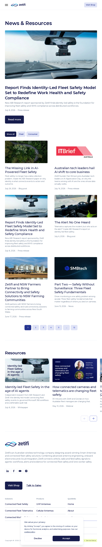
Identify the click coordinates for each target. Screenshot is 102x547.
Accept (66, 538)
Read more (14, 119)
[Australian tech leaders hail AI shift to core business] (75, 152)
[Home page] (17, 443)
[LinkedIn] (7, 471)
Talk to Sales (33, 485)
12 (74, 327)
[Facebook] (13, 471)
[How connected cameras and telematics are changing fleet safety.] (74, 370)
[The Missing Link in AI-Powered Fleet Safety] (26, 152)
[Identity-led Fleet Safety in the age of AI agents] (27, 370)
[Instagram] (26, 471)
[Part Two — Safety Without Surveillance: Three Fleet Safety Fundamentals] (75, 268)
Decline (38, 538)
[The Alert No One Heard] (75, 206)
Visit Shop (90, 5)
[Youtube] (20, 471)
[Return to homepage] (18, 4)
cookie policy (29, 532)
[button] (6, 4)
